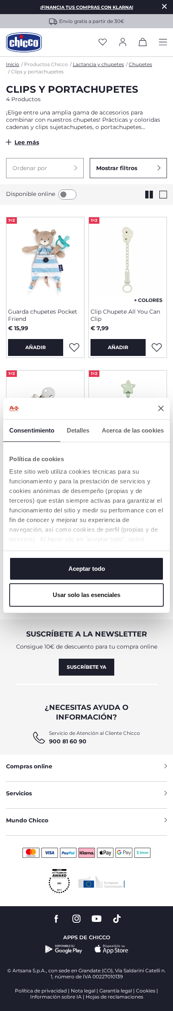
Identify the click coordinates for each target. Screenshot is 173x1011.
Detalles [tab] (78, 430)
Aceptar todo (86, 568)
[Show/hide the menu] (163, 42)
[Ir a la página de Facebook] (56, 919)
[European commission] (101, 882)
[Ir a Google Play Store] (63, 949)
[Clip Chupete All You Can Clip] (128, 259)
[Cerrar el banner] (161, 408)
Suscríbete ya (86, 667)
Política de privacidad (41, 991)
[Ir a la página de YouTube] (96, 919)
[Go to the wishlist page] (103, 42)
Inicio (12, 64)
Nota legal (83, 991)
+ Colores (148, 300)
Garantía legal (115, 991)
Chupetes (140, 64)
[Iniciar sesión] (123, 42)
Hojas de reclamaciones (114, 997)
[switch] (67, 194)
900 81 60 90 (67, 741)
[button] (45, 168)
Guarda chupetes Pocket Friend (42, 315)
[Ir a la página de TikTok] (117, 919)
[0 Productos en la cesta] (143, 43)
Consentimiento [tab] (31, 430)
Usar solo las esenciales (86, 594)
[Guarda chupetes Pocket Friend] (45, 259)
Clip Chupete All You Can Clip (125, 315)
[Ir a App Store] (111, 949)
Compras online (29, 766)
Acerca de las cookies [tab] (133, 430)
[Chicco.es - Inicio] (24, 42)
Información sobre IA (56, 997)
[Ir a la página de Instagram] (76, 919)
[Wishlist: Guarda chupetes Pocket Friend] (74, 347)
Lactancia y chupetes (98, 64)
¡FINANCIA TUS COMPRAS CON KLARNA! (86, 7)
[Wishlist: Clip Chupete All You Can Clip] (156, 347)
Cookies (145, 991)
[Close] (164, 6)
